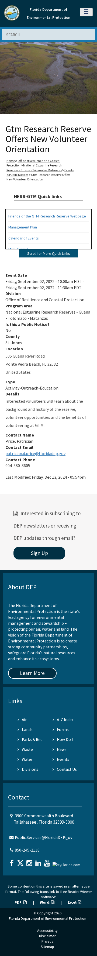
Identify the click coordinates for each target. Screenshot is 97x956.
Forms (63, 729)
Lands (27, 729)
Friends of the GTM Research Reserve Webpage (47, 216)
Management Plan (22, 227)
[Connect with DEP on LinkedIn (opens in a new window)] (39, 861)
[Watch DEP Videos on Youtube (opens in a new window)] (48, 861)
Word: (45, 902)
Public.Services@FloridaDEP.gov (43, 837)
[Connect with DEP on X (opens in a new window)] (21, 861)
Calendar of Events (23, 238)
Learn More (32, 673)
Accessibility (47, 930)
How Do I (65, 739)
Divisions (30, 769)
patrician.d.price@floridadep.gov (35, 453)
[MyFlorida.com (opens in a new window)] (67, 862)
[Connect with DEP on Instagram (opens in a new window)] (30, 861)
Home (10, 161)
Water (27, 759)
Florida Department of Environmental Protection (47, 918)
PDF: (19, 902)
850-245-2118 (27, 850)
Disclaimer (47, 935)
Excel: (73, 902)
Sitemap (47, 946)
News (62, 749)
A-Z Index (65, 719)
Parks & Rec (32, 739)
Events (63, 759)
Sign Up (39, 553)
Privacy (47, 941)
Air (24, 719)
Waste (27, 749)
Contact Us (67, 769)
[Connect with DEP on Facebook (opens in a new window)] (12, 861)
